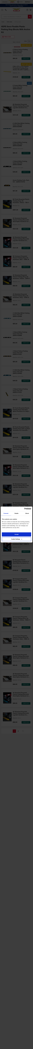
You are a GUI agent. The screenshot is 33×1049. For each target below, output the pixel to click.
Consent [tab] (6, 513)
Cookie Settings (15, 539)
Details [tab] (17, 513)
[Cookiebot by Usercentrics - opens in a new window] (24, 509)
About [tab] (27, 513)
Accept (17, 534)
